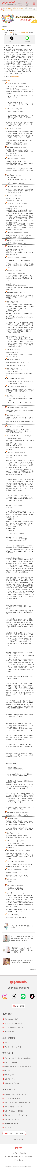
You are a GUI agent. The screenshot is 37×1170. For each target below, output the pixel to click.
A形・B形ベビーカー (11, 1123)
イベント (7, 1043)
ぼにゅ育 (7, 1071)
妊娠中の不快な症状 (15, 32)
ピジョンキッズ (9, 1128)
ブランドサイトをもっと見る (15, 1133)
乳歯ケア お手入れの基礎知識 (13, 1111)
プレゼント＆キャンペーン (13, 1047)
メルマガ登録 (19, 1006)
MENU (34, 8)
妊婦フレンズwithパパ (11, 1062)
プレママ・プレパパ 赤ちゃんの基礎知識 (17, 1058)
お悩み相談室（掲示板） (12, 1083)
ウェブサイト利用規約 (18, 1153)
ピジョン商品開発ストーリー (13, 1027)
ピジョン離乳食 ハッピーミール (14, 1107)
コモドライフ (8, 1079)
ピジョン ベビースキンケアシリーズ (15, 1115)
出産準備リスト (9, 1032)
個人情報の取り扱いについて (14, 1157)
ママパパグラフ (9, 1075)
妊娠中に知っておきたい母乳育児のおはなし (18, 1066)
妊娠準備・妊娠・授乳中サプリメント (16, 1094)
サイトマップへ (18, 1139)
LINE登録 (27, 4)
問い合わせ (28, 1157)
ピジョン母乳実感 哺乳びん (13, 1098)
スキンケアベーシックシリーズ (14, 1119)
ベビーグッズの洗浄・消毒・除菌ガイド (17, 1103)
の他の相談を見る (15, 76)
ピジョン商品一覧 (10, 1019)
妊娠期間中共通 (24, 32)
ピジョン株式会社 (18, 1160)
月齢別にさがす (20, 4)
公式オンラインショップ (12, 1023)
